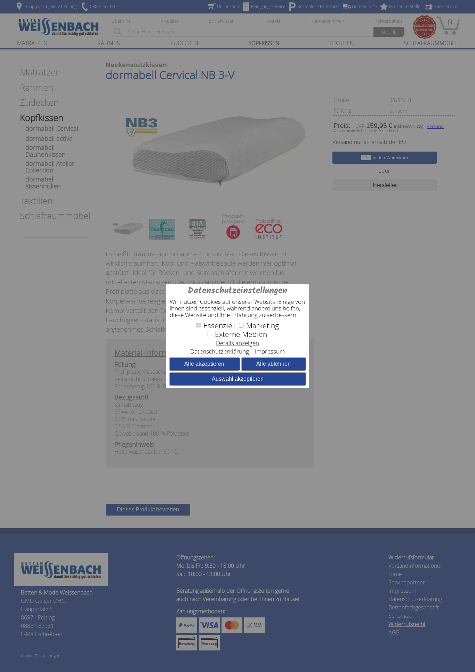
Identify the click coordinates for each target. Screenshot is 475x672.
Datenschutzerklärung (219, 351)
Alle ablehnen (273, 364)
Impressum (270, 351)
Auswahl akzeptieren (238, 379)
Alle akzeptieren (204, 364)
